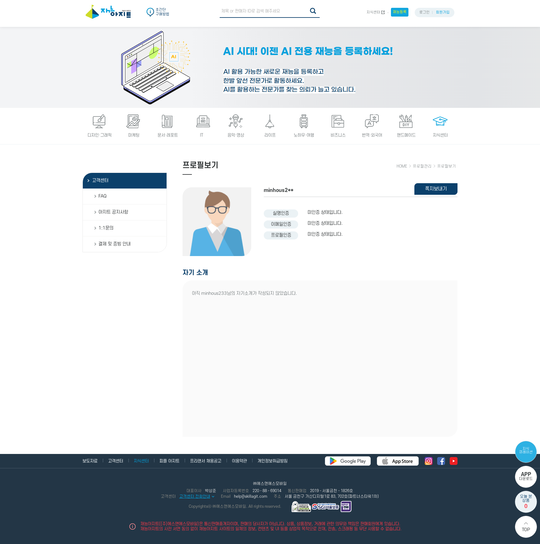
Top (526, 529)
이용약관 (239, 461)
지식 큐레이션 (526, 450)
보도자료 (90, 461)
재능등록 (400, 12)
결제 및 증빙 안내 (114, 244)
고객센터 (100, 180)
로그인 (424, 12)
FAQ (102, 196)
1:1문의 (105, 228)
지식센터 (373, 12)
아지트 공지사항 (113, 212)
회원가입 (443, 12)
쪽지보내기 (436, 189)
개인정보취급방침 (273, 461)
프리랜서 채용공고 (205, 461)
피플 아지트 (169, 461)
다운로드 (526, 476)
